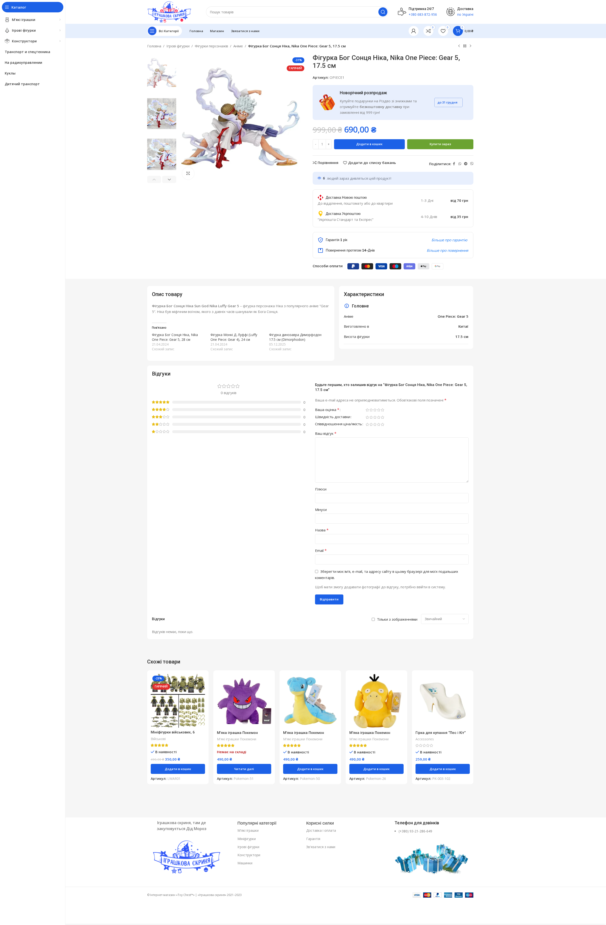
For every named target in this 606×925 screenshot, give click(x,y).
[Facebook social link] (454, 164)
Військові (158, 739)
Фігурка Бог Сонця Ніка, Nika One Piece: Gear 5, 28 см (175, 337)
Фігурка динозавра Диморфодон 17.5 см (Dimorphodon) (295, 337)
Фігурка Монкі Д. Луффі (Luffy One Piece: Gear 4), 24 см (233, 337)
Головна (154, 46)
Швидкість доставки (332, 417)
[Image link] (190, 857)
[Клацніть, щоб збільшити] (188, 173)
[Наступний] (470, 46)
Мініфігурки (246, 838)
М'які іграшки (248, 830)
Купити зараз (440, 144)
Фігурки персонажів (211, 46)
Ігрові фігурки (178, 46)
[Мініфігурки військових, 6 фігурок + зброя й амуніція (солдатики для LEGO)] (178, 701)
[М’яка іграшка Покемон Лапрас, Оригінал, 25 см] (310, 701)
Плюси (320, 489)
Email (321, 550)
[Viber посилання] (472, 164)
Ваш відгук (325, 433)
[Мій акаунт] (413, 31)
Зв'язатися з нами (320, 847)
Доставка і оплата (321, 830)
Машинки (244, 863)
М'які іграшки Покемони (236, 739)
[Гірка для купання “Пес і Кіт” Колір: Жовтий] (443, 701)
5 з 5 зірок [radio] (383, 410)
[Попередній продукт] (459, 46)
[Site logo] (169, 11)
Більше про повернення (447, 250)
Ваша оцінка (327, 410)
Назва (322, 530)
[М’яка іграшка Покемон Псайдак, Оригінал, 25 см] (376, 701)
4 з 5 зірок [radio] (379, 410)
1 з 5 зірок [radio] (367, 410)
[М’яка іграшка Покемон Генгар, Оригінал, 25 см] (244, 701)
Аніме (238, 46)
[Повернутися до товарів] (465, 46)
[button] (154, 179)
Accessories (425, 739)
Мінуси (321, 509)
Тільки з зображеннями (397, 619)
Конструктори (248, 855)
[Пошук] (382, 11)
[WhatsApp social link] (460, 164)
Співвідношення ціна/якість (338, 424)
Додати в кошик (369, 144)
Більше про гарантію (449, 239)
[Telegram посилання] (466, 164)
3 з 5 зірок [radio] (375, 410)
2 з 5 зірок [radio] (371, 410)
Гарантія (313, 838)
